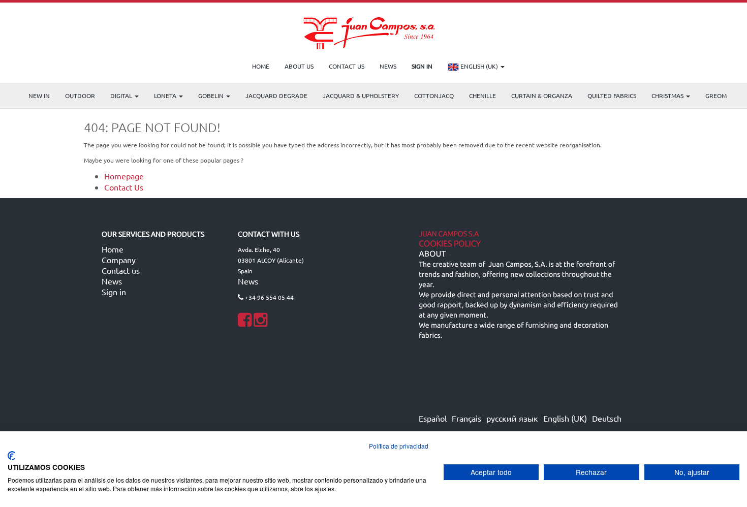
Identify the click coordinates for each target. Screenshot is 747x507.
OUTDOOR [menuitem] (80, 95)
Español (433, 418)
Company (119, 260)
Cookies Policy (450, 243)
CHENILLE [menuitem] (482, 95)
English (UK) (479, 66)
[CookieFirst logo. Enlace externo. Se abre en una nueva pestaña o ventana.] (11, 455)
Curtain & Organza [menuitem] (541, 95)
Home (112, 249)
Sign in (114, 292)
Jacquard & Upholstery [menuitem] (361, 95)
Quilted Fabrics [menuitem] (611, 95)
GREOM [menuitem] (716, 95)
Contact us (121, 270)
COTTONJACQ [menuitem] (434, 95)
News (112, 281)
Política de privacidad (398, 445)
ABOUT (432, 254)
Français (466, 418)
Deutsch (606, 418)
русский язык (512, 418)
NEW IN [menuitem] (39, 95)
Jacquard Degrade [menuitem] (276, 95)
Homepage (124, 176)
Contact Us (123, 187)
